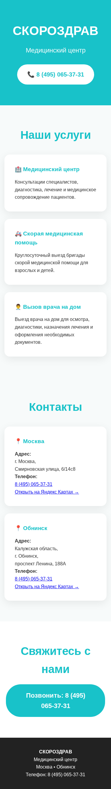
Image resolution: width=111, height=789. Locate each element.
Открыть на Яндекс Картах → (47, 491)
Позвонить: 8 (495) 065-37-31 (55, 701)
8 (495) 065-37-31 (33, 484)
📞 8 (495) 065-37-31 (55, 74)
